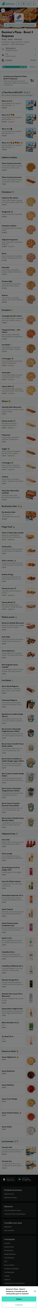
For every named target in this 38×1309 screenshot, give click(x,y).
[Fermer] (35, 1291)
